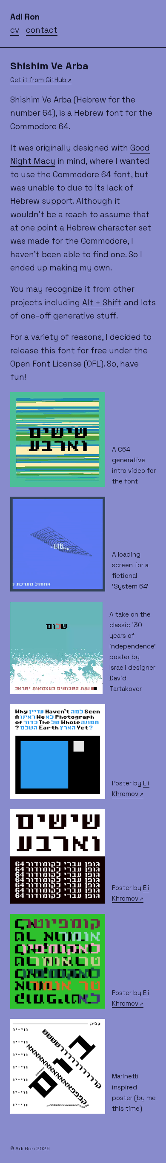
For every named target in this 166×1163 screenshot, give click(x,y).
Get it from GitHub (38, 80)
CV (14, 30)
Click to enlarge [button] (37, 791)
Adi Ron (25, 16)
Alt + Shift (102, 302)
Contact (41, 30)
